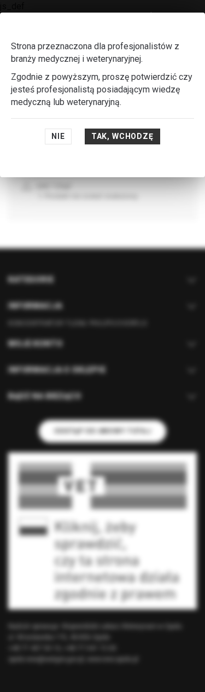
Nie (58, 136)
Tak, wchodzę (122, 136)
